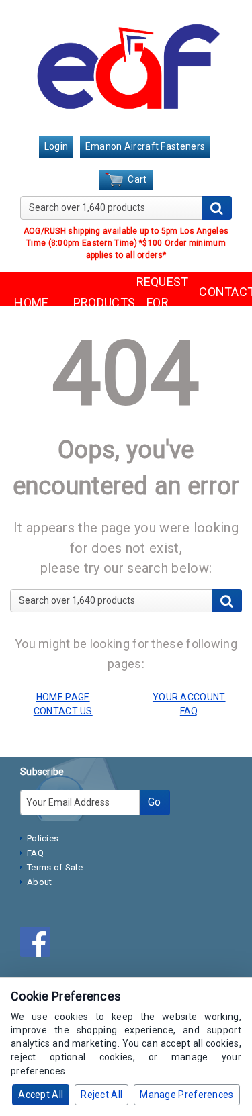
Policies (42, 838)
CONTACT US (220, 302)
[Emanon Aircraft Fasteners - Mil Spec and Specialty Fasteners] (126, 69)
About (39, 882)
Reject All (101, 1094)
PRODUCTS (94, 302)
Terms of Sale (55, 867)
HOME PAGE (63, 697)
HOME (31, 302)
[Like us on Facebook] (38, 944)
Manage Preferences (186, 1094)
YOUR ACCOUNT (189, 697)
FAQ (35, 853)
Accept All (40, 1094)
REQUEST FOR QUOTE (157, 302)
